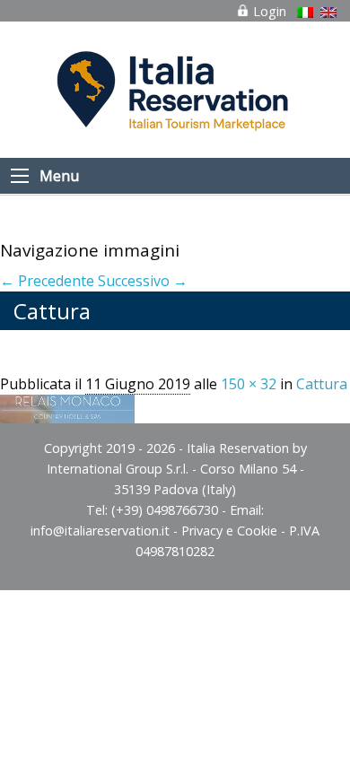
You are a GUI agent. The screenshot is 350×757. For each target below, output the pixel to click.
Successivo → (143, 281)
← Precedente (47, 281)
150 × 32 (248, 384)
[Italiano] (305, 12)
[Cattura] (67, 407)
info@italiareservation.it (100, 530)
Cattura (321, 384)
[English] (328, 12)
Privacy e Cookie (229, 530)
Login (267, 11)
